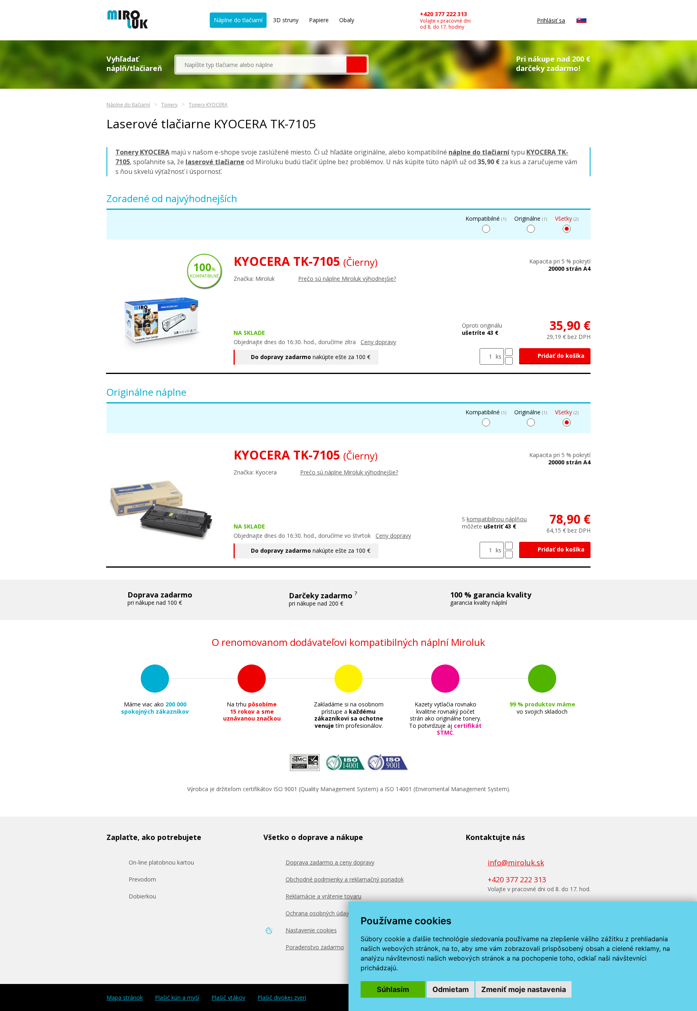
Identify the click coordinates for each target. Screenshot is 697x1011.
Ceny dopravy (378, 342)
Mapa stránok (124, 997)
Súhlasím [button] (393, 989)
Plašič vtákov (228, 997)
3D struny (285, 20)
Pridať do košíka (560, 355)
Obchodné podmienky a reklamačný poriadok (345, 879)
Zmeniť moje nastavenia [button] (523, 989)
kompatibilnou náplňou (497, 519)
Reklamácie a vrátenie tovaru (323, 896)
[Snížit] (509, 361)
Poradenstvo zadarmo (315, 947)
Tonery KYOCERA (208, 104)
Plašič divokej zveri (281, 997)
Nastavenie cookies (311, 930)
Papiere (319, 20)
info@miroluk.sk (516, 862)
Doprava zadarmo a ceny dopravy (330, 862)
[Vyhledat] (356, 64)
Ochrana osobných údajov (320, 913)
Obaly (346, 20)
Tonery (169, 104)
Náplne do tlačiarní (238, 20)
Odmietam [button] (450, 989)
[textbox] (261, 64)
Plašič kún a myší (177, 997)
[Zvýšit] (509, 352)
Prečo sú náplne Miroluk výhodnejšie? (347, 278)
